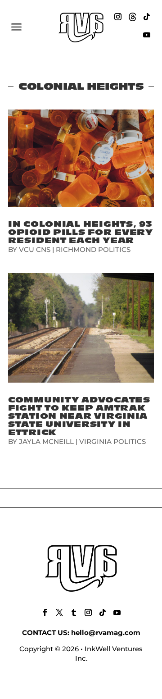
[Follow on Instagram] (118, 16)
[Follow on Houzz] (132, 16)
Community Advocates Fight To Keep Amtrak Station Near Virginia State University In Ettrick (79, 416)
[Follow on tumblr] (74, 612)
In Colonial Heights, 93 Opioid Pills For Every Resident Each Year (80, 232)
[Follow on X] (59, 612)
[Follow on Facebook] (45, 612)
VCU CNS (34, 249)
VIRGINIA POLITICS (112, 441)
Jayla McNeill (46, 441)
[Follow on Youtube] (147, 34)
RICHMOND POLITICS (93, 249)
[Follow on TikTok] (147, 16)
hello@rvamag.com (105, 632)
